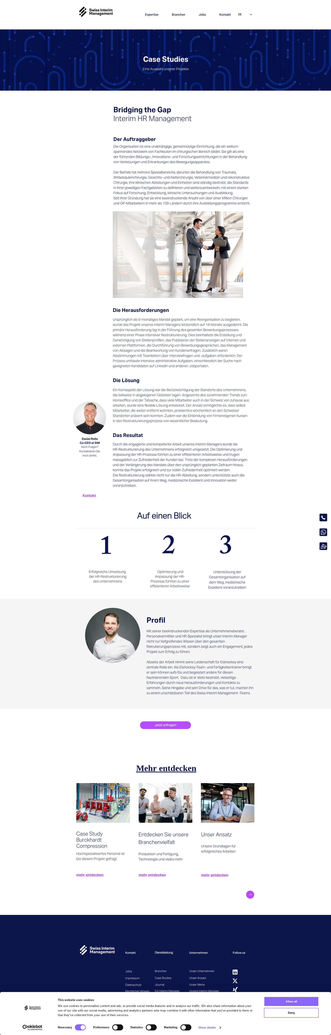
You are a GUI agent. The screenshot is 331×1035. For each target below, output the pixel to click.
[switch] (117, 1027)
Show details (207, 1027)
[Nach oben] (250, 895)
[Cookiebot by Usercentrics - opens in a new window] (32, 1027)
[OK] (323, 546)
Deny (291, 1012)
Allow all (291, 1001)
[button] (152, 14)
